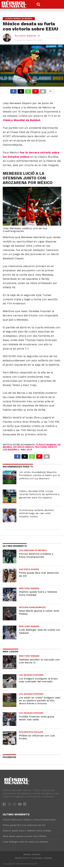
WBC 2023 (26, 449)
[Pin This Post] (35, 90)
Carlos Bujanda (27, 35)
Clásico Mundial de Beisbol (21, 120)
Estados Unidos (23, 447)
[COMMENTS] (50, 90)
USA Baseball (11, 449)
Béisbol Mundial (32, 854)
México (52, 447)
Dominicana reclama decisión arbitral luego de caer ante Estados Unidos (36, 513)
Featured (41, 447)
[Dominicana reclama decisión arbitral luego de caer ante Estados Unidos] (9, 515)
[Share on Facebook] (13, 90)
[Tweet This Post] (21, 90)
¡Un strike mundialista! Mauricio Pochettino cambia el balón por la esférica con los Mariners (39, 475)
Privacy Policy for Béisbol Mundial (34, 858)
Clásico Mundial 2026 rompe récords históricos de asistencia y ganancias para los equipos (39, 494)
